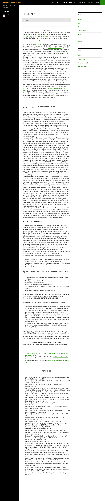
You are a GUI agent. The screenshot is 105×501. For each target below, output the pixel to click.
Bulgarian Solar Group (12, 2)
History (90, 2)
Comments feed (83, 63)
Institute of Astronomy (55, 48)
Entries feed (81, 59)
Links (97, 2)
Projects (72, 2)
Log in (79, 55)
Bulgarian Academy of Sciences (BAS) (35, 36)
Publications (81, 2)
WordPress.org (82, 66)
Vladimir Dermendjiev (35, 44)
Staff (58, 2)
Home (52, 2)
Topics (65, 2)
